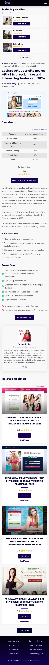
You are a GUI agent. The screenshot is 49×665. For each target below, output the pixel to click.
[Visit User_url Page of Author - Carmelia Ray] (23, 367)
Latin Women (13, 645)
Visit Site (24, 435)
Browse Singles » (24, 318)
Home (6, 63)
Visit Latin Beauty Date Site (24, 181)
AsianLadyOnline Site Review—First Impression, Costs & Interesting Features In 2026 (24, 602)
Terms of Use (13, 654)
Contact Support (36, 654)
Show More (24, 57)
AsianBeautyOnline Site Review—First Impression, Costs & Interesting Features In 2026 (24, 420)
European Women (36, 641)
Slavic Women (36, 645)
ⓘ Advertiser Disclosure (39, 129)
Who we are (13, 649)
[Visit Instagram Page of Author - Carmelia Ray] (26, 367)
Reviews (14, 63)
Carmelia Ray (11, 84)
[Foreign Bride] (7, 2)
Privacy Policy (36, 649)
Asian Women (13, 641)
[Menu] (45, 3)
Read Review (24, 440)
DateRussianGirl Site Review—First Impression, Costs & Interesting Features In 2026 (25, 481)
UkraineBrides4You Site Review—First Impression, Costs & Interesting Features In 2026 (24, 541)
